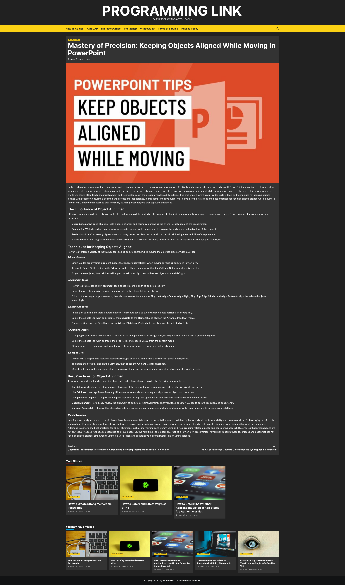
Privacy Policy (189, 28)
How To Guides (74, 28)
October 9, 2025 (256, 569)
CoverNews (181, 580)
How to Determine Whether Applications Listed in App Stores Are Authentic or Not (197, 507)
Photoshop (130, 28)
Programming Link (172, 11)
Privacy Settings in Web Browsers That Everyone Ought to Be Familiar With (257, 563)
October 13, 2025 (192, 515)
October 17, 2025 (84, 511)
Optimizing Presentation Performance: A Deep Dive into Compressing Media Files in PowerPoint (118, 448)
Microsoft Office (111, 28)
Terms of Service (168, 28)
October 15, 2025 (138, 511)
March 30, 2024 (83, 59)
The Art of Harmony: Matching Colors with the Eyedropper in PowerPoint (238, 448)
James (72, 59)
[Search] (277, 28)
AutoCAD (92, 28)
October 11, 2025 (213, 566)
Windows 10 (147, 28)
